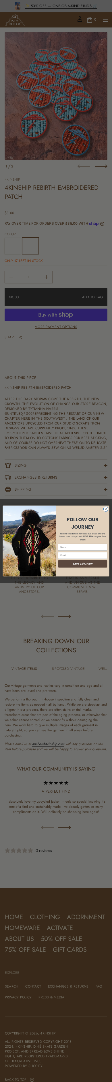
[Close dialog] (105, 509)
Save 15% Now (82, 564)
